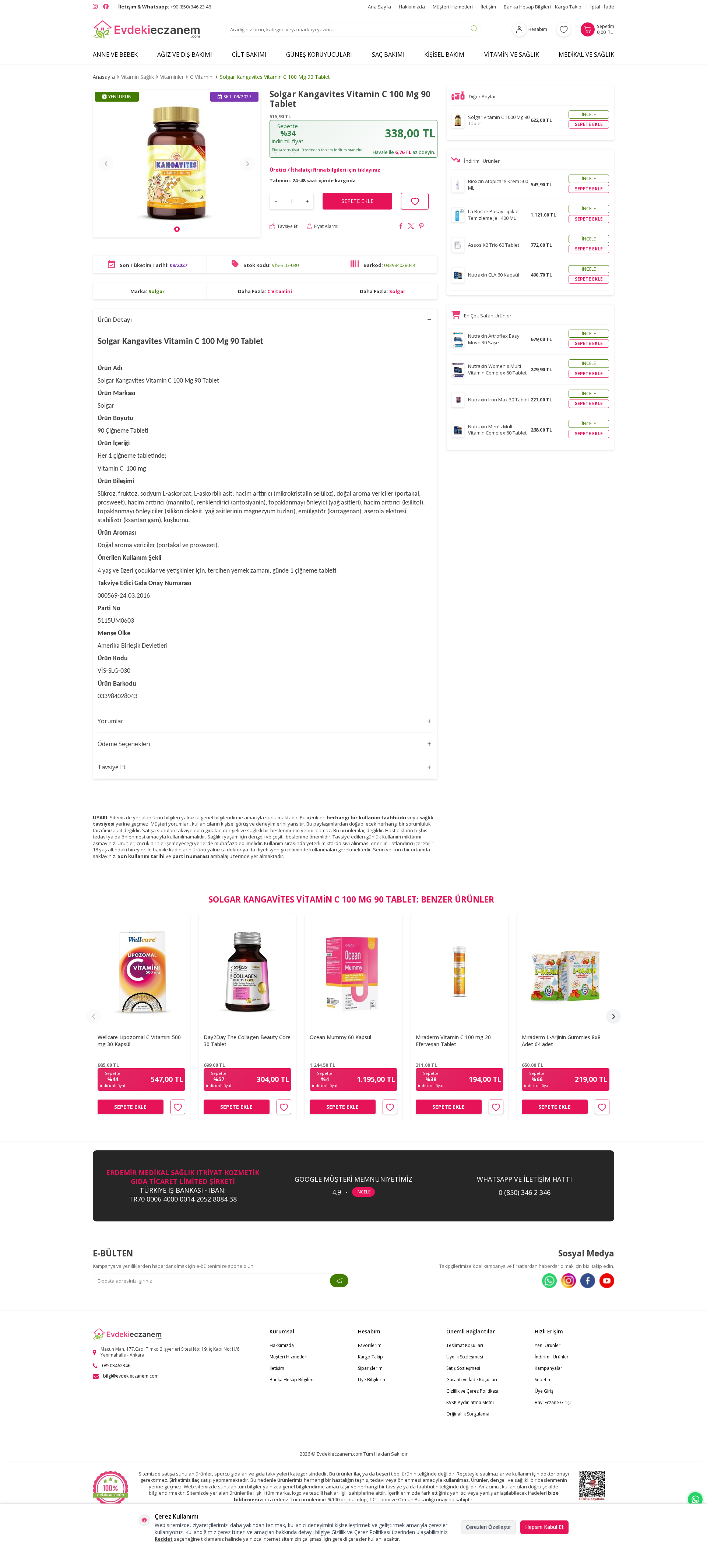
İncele (589, 114)
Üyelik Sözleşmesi (464, 1357)
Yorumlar (110, 721)
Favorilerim (369, 1345)
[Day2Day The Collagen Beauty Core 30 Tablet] (247, 972)
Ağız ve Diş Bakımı (184, 54)
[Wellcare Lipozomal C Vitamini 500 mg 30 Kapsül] (141, 972)
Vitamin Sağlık (137, 77)
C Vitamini (202, 77)
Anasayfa (104, 77)
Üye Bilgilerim (372, 1379)
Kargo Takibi (569, 6)
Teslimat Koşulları (464, 1345)
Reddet (164, 1539)
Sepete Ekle (130, 1106)
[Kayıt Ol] (339, 1280)
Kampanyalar (548, 1368)
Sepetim (543, 1379)
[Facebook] (587, 1280)
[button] (177, 229)
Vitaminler (172, 77)
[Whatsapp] (549, 1280)
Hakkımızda (412, 6)
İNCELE (363, 1192)
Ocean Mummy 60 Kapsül (340, 1037)
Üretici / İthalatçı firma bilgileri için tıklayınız (325, 169)
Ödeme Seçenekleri (124, 744)
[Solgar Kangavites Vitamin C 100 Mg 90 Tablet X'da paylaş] (411, 227)
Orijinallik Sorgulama (467, 1414)
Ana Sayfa (379, 6)
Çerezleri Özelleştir (488, 1526)
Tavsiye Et (287, 226)
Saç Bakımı (388, 54)
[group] (176, 163)
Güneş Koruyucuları (319, 54)
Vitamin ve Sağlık (511, 54)
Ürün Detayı (115, 320)
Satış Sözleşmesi (463, 1368)
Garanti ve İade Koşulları (471, 1379)
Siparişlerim (370, 1368)
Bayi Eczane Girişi (553, 1402)
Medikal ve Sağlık (586, 54)
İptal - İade (602, 6)
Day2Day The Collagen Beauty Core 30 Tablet (247, 1041)
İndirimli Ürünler (552, 1357)
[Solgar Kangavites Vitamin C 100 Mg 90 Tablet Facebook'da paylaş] (401, 227)
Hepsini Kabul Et (544, 1526)
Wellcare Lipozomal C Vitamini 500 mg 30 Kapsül (139, 1041)
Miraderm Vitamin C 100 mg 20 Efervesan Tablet (453, 1041)
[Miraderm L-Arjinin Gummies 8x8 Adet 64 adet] (565, 972)
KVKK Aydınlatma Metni (470, 1402)
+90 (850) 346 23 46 (164, 6)
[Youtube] (606, 1280)
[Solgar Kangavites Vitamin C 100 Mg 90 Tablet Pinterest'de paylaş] (421, 227)
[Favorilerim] (563, 29)
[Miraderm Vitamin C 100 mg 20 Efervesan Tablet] (459, 972)
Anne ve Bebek (115, 54)
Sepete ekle (589, 124)
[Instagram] (568, 1280)
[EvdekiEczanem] (147, 29)
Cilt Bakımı (249, 54)
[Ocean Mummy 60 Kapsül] (353, 972)
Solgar (156, 291)
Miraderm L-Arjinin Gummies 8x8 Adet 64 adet (561, 1041)
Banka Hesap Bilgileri (527, 6)
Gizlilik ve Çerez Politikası (472, 1391)
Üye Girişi (545, 1391)
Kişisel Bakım (444, 54)
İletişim (488, 6)
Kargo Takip (370, 1357)
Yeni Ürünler (547, 1345)
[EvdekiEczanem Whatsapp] (695, 1499)
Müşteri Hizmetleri (453, 6)
